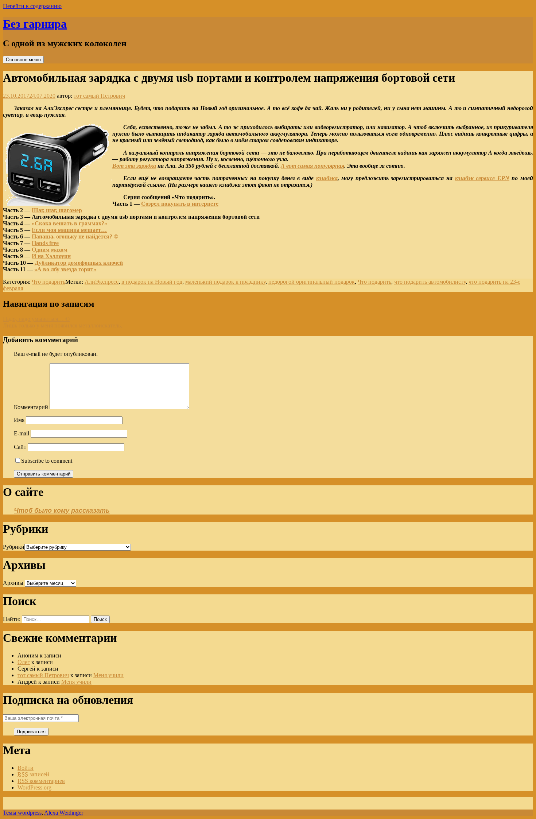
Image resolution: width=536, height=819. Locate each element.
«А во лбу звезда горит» (65, 269)
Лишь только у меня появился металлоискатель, (62, 325)
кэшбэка (327, 178)
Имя (19, 420)
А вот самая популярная (312, 166)
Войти (26, 768)
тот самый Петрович (99, 96)
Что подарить (48, 282)
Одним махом (49, 250)
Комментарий (31, 407)
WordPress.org (34, 787)
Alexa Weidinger (63, 813)
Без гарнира (35, 23)
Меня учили (108, 675)
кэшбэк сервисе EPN (482, 178)
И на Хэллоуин (51, 256)
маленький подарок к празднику (225, 282)
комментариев (41, 781)
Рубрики (13, 547)
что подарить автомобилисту (430, 282)
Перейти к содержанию (32, 6)
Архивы (13, 583)
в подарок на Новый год (151, 282)
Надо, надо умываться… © (36, 319)
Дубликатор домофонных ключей (79, 263)
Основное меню (23, 59)
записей (33, 774)
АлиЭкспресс (102, 282)
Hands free (45, 243)
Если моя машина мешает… (69, 230)
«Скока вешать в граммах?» (69, 223)
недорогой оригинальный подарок (311, 282)
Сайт (20, 447)
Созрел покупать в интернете (179, 204)
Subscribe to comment (46, 461)
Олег (24, 662)
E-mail (21, 433)
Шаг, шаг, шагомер (57, 210)
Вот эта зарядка (134, 166)
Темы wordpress (22, 813)
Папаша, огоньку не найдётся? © (75, 236)
